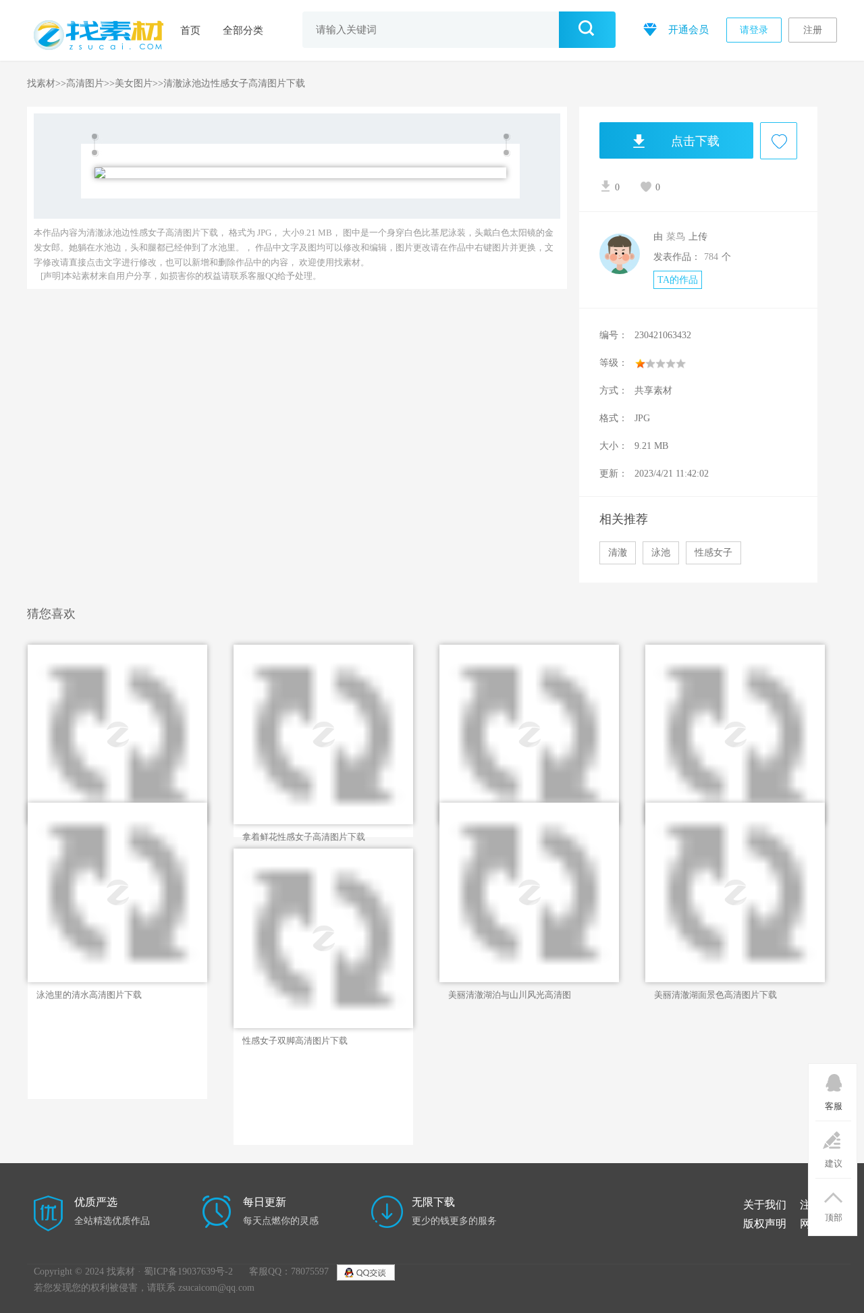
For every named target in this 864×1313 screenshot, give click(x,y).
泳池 (660, 552)
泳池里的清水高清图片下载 (89, 995)
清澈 (617, 552)
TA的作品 (677, 280)
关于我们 (764, 1204)
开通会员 (687, 29)
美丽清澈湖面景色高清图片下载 (715, 995)
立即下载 (86, 722)
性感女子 (713, 552)
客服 (833, 1106)
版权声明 (764, 1223)
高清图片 (85, 83)
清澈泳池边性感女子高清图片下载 (234, 83)
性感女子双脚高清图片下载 (295, 1041)
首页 (190, 30)
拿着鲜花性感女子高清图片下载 (303, 837)
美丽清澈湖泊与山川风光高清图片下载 (509, 995)
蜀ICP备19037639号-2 (188, 1271)
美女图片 (134, 83)
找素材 (41, 83)
